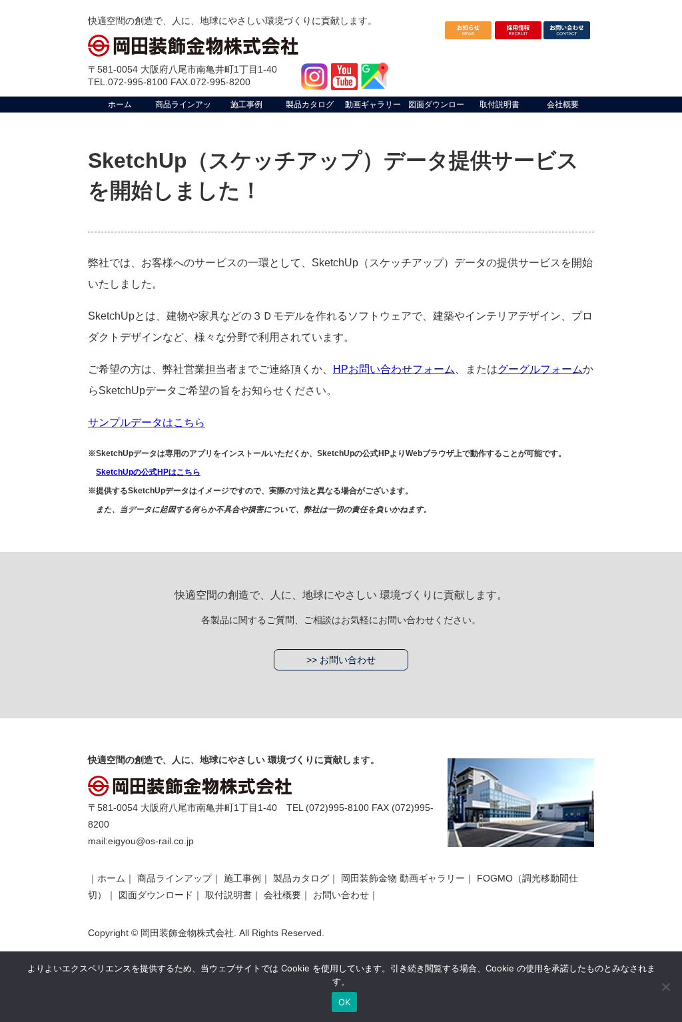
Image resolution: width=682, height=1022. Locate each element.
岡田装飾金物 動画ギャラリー (403, 878)
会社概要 (282, 895)
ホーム (111, 878)
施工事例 (242, 878)
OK (344, 1002)
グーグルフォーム (540, 369)
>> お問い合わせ (341, 659)
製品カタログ (301, 878)
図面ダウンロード (156, 895)
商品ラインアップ (174, 878)
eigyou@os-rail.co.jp (151, 841)
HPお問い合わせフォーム (394, 369)
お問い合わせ (341, 895)
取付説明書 (228, 895)
